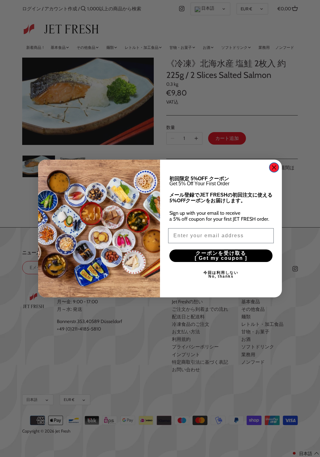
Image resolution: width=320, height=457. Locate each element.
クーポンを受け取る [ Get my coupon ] (233, 255)
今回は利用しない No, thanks (238, 274)
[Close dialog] (274, 167)
